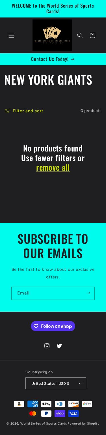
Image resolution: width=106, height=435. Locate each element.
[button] (11, 35)
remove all (53, 167)
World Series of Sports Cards (43, 423)
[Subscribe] (88, 293)
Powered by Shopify (83, 423)
